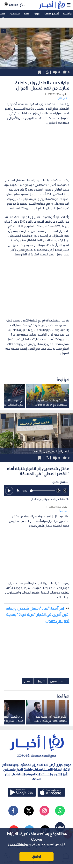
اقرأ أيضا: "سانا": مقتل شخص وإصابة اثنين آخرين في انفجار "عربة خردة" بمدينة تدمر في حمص (37, 614)
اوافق (36, 857)
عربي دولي (62, 98)
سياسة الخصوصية (18, 844)
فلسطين (15, 13)
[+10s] (65, 490)
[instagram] (44, 811)
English (13, 4)
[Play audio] (9, 490)
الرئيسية (67, 13)
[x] (29, 811)
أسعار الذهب (51, 13)
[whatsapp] (60, 811)
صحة (26, 13)
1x (18, 490)
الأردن (37, 13)
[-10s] (58, 490)
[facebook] (13, 811)
